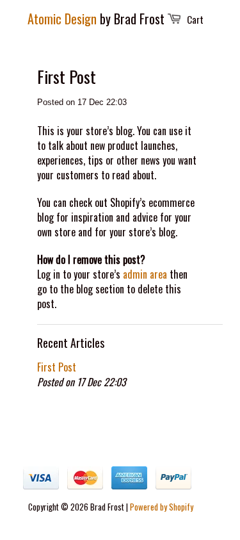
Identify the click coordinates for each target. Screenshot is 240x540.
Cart (195, 19)
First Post (56, 367)
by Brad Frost (96, 18)
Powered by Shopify (161, 506)
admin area (145, 274)
